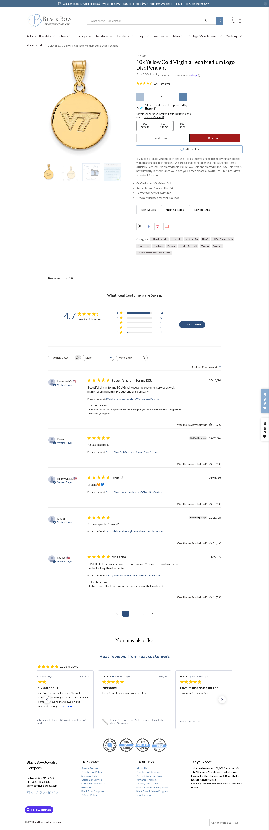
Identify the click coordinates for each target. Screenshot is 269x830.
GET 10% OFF (134, 443)
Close (134, 455)
